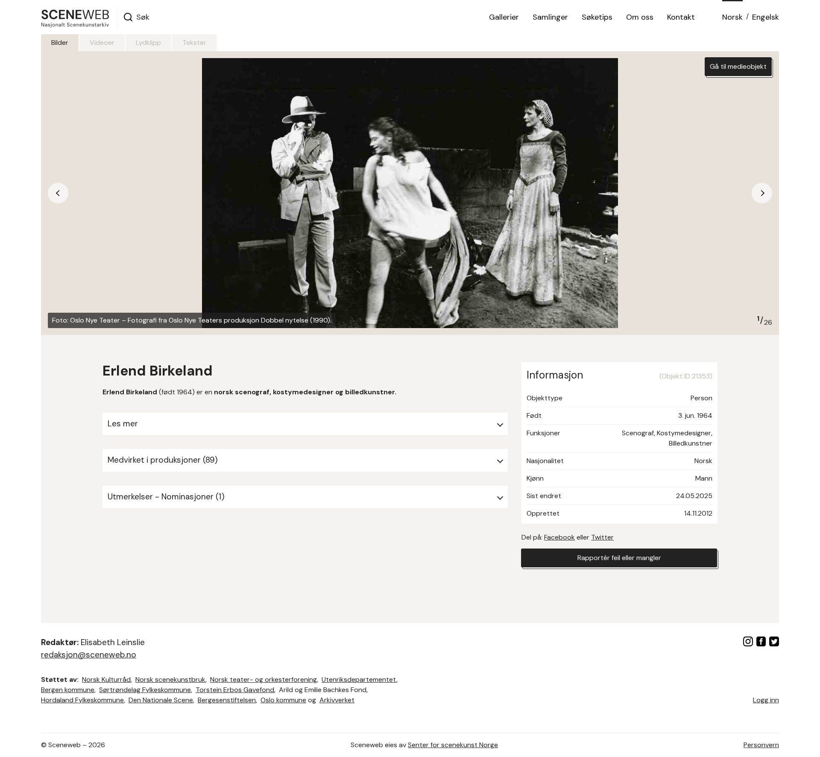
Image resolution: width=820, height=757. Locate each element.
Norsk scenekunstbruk (170, 679)
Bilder (59, 42)
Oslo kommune (283, 699)
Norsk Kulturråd (106, 679)
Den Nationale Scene (161, 699)
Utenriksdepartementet (359, 679)
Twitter (602, 537)
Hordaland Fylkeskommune (82, 699)
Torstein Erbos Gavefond (235, 689)
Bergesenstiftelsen (227, 699)
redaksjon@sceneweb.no (88, 654)
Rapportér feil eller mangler (619, 557)
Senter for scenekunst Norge (453, 744)
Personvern (761, 744)
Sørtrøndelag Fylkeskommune (145, 689)
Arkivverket (336, 699)
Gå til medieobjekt (738, 66)
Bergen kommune (67, 689)
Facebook (559, 537)
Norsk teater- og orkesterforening (263, 679)
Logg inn (766, 699)
